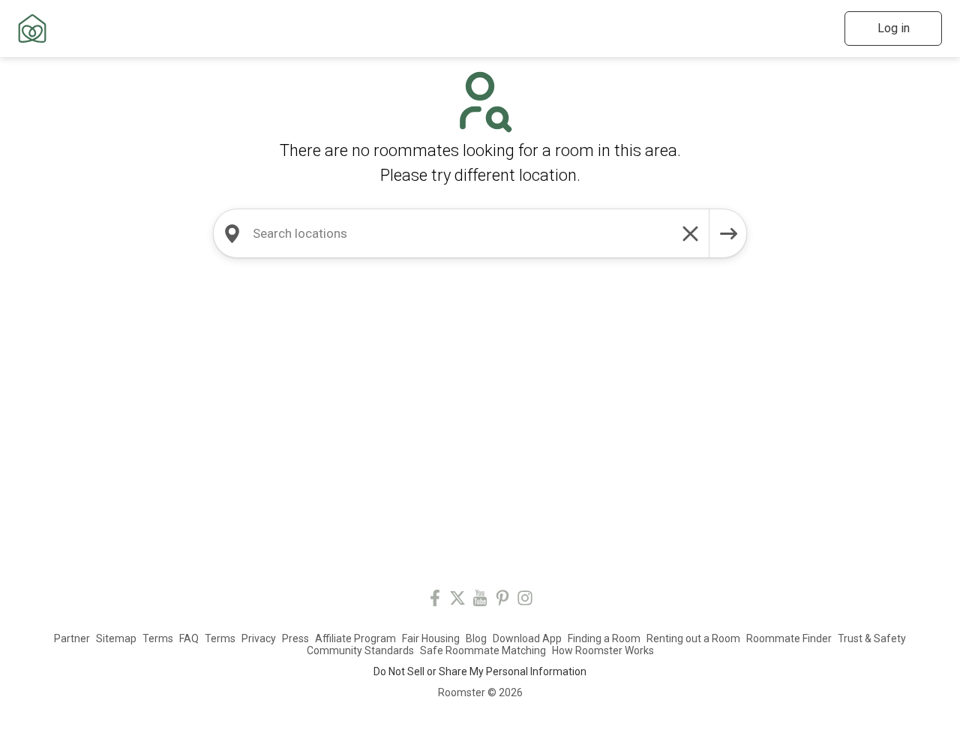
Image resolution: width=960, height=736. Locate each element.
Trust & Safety (872, 638)
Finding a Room (604, 638)
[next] (728, 233)
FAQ (189, 638)
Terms (157, 638)
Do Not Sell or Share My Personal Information (480, 671)
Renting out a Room (693, 638)
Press (295, 638)
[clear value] (691, 233)
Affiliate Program (355, 638)
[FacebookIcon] (435, 600)
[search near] (231, 233)
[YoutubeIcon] (480, 600)
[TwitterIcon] (457, 600)
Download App (527, 638)
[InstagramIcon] (525, 600)
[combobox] (461, 233)
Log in (894, 28)
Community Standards (360, 650)
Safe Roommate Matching (483, 650)
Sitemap (116, 638)
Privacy (259, 638)
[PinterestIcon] (502, 600)
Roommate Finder (789, 638)
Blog (476, 638)
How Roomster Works (603, 650)
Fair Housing (431, 638)
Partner (72, 638)
